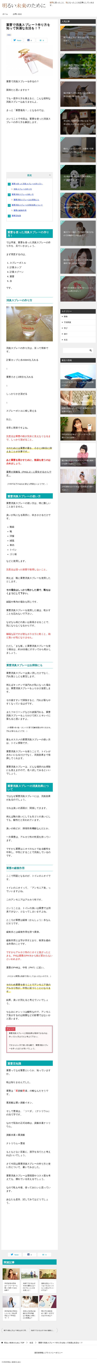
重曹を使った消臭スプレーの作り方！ (27, 184)
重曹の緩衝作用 (20, 210)
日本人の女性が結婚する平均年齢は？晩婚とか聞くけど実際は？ (29, 1314)
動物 (65, 316)
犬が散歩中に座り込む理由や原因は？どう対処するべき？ (79, 178)
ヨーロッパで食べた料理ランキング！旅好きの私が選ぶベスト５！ (79, 205)
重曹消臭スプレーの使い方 (23, 194)
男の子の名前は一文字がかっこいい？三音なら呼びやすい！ (79, 289)
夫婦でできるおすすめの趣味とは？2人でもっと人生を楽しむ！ (29, 1286)
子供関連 (67, 322)
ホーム (5, 14)
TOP (14, 1343)
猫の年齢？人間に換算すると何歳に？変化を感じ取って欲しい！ (79, 94)
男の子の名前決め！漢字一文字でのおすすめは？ (47, 1313)
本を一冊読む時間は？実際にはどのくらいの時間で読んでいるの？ (79, 66)
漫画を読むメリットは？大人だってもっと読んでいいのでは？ (47, 1286)
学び (65, 328)
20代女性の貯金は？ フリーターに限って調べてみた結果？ (11, 1286)
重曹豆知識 (16, 216)
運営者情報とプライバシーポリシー (48, 1353)
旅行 (65, 334)
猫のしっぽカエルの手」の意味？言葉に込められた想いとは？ (79, 150)
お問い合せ (17, 14)
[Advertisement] (29, 146)
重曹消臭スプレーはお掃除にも (26, 200)
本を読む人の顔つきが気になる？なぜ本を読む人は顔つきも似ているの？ (79, 122)
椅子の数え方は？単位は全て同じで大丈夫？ (17, 1330)
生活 (8, 35)
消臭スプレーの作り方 (23, 189)
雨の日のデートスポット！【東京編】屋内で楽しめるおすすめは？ (79, 261)
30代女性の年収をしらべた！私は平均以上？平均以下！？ (11, 1314)
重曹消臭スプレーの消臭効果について (27, 205)
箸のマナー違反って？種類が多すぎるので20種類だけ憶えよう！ (79, 233)
